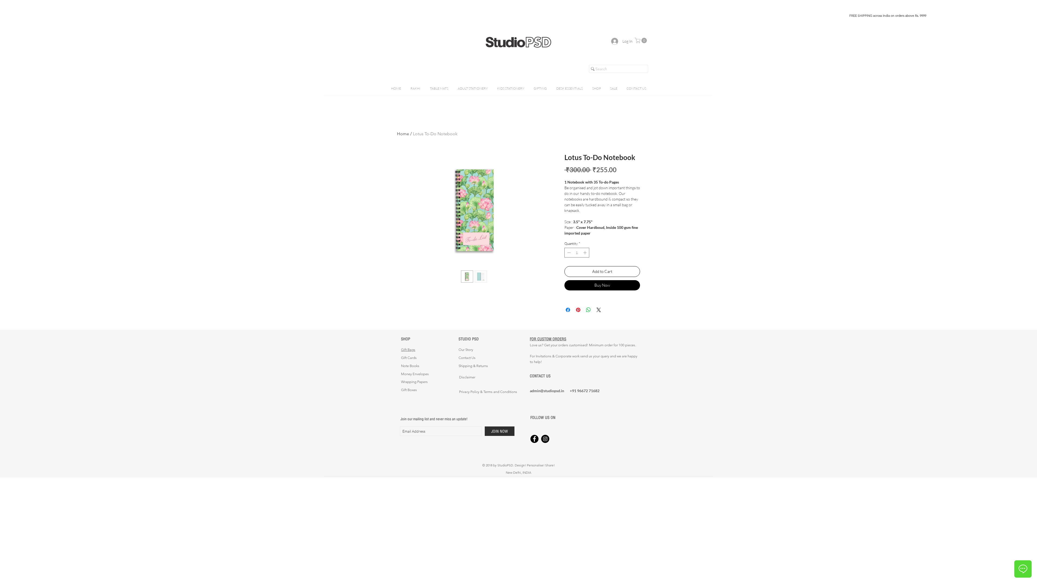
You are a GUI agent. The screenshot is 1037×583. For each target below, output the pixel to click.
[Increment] (585, 252)
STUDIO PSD (469, 339)
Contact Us (467, 358)
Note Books (410, 366)
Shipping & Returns (473, 366)
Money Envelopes (415, 374)
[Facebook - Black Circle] (534, 439)
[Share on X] (598, 310)
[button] (641, 40)
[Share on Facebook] (568, 310)
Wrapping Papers (414, 382)
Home (403, 133)
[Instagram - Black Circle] (545, 439)
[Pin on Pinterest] (578, 310)
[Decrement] (568, 252)
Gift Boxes (409, 390)
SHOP (405, 339)
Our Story (466, 350)
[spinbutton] (577, 252)
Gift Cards (409, 358)
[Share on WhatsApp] (588, 310)
